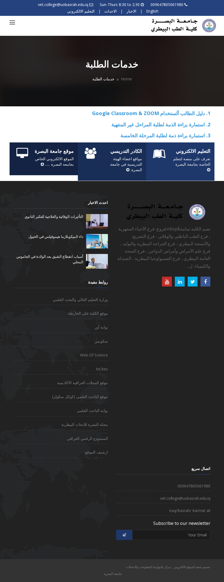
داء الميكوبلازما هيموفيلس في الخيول (55, 237)
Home (126, 78)
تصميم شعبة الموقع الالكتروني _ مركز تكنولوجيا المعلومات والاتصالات (168, 567)
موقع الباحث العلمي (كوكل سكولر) (80, 396)
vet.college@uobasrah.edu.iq (63, 4)
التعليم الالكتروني (81, 11)
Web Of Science (94, 355)
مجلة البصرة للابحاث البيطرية (84, 424)
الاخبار (131, 11)
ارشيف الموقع (96, 452)
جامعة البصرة (113, 573)
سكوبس (101, 341)
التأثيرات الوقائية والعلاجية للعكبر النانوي (54, 217)
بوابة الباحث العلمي (92, 410)
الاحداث (110, 11)
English (152, 11)
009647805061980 (167, 4)
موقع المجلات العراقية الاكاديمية (82, 382)
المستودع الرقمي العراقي (87, 438)
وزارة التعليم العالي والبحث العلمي (80, 299)
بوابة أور (101, 327)
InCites (102, 369)
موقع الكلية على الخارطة (88, 313)
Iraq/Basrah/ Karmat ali (189, 510)
